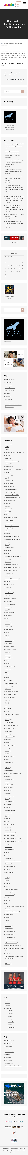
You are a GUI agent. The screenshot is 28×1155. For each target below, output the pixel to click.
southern (7, 827)
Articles (7, 503)
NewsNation (8, 762)
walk (6, 923)
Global (7, 638)
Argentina (7, 480)
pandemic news (9, 787)
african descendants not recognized (13, 452)
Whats (6, 953)
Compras (10, 1024)
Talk (6, 852)
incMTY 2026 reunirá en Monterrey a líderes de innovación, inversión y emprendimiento (14, 178)
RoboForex (8, 804)
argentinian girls (9, 500)
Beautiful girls (8, 520)
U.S (6, 897)
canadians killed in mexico (11, 578)
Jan (6, 671)
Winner (7, 961)
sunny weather (8, 846)
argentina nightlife (9, 492)
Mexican (7, 717)
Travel (6, 886)
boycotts (7, 553)
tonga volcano (8, 872)
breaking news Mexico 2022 (12, 556)
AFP (6, 449)
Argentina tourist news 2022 (12, 494)
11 (8, 265)
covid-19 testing (9, 604)
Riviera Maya (8, 801)
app (6, 478)
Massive (7, 711)
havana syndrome (9, 646)
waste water (8, 928)
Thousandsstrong (9, 866)
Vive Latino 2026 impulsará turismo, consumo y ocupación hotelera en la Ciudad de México (14, 162)
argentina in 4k (8, 486)
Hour (6, 652)
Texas (6, 855)
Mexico (7, 719)
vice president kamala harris (12, 911)
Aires (6, 455)
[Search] (22, 91)
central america (9, 592)
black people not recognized (12, 536)
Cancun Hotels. (9, 385)
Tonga (6, 869)
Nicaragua (7, 765)
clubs (6, 595)
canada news (8, 573)
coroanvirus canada (10, 598)
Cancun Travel (8, 1000)
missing (7, 739)
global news (8, 643)
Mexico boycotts (9, 722)
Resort (7, 798)
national (7, 753)
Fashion (7, 626)
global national (8, 640)
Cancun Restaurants (10, 387)
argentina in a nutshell (10, 489)
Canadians (7, 576)
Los (6, 705)
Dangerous (8, 615)
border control (8, 547)
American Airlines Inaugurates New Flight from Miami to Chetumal (13, 74)
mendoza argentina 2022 (11, 714)
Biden (6, 530)
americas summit (9, 466)
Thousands (8, 863)
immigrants (8, 655)
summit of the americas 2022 (12, 838)
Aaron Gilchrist (9, 444)
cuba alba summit (9, 612)
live (6, 703)
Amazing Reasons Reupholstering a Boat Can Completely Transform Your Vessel (14, 223)
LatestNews (8, 686)
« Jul (5, 276)
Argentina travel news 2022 (12, 497)
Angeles (7, 472)
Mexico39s (8, 731)
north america (8, 779)
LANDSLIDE (8, 680)
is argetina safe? (9, 666)
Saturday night (8, 813)
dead (6, 618)
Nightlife (7, 767)
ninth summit (8, 770)
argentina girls (8, 483)
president (7, 793)
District (7, 621)
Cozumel (7, 393)
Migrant (7, 734)
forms (6, 632)
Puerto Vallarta (8, 796)
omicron (7, 782)
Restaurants (10, 1013)
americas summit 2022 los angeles (13, 469)
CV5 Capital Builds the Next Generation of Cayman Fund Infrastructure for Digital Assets (12, 153)
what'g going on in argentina (12, 945)
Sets (6, 815)
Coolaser (16, 1152)
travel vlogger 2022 (10, 892)
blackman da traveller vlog (11, 539)
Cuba (6, 609)
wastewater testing (9, 931)
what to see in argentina (11, 942)
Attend (7, 506)
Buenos (7, 559)
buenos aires (8, 561)
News (6, 759)
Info (6, 660)
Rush (6, 807)
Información (8, 1008)
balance (7, 511)
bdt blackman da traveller (11, 517)
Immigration (8, 657)
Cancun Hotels (8, 382)
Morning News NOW (10, 748)
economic (7, 624)
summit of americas (10, 832)
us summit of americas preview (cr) (13, 906)
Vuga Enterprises (7, 341)
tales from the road (9, 849)
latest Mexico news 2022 (11, 683)
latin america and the (10, 694)
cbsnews (7, 590)
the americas (8, 858)
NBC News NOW (9, 756)
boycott (7, 550)
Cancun (7, 581)
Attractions (10, 1010)
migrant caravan (9, 736)
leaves (6, 700)
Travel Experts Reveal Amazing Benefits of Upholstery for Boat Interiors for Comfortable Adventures (14, 207)
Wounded (7, 964)
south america (8, 824)
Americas (7, 463)
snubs (6, 821)
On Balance (8, 784)
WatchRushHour (9, 937)
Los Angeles (8, 708)
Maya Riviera (8, 399)
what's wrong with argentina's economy (14, 948)
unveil (6, 903)
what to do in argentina (10, 940)
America (7, 458)
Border (7, 544)
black (6, 533)
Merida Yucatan (9, 402)
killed (6, 677)
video (6, 917)
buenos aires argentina (10, 564)
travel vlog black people (11, 889)
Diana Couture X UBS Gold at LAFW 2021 (15, 80)
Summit (7, 830)
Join (6, 674)
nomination (8, 776)
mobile (7, 742)
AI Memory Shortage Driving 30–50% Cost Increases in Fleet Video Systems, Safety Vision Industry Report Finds (14, 198)
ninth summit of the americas (12, 773)
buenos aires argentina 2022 (12, 567)
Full (6, 635)
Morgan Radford (9, 745)
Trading (7, 883)
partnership (8, 790)
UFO (6, 900)
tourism (7, 878)
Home (6, 997)
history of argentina (10, 649)
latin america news (9, 697)
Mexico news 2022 (9, 728)
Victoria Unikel (9, 914)
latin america (8, 688)
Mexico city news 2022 (11, 725)
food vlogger (8, 629)
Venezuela (7, 909)
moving (7, 751)
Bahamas (7, 509)
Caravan (7, 587)
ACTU (7, 446)
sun (6, 844)
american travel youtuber (11, 461)
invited (7, 663)
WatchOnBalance (9, 934)
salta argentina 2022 (10, 810)
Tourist (7, 880)
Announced (8, 475)
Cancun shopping (9, 390)
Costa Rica (8, 601)
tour (6, 875)
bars (6, 514)
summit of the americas (10, 835)
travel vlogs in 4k (9, 894)
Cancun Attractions (9, 379)
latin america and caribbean (11, 691)
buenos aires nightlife (10, 570)
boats (6, 542)
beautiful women (9, 523)
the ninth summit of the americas (13, 861)
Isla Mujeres (8, 396)
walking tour (8, 925)
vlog (6, 920)
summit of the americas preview (12, 841)
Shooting (7, 818)
